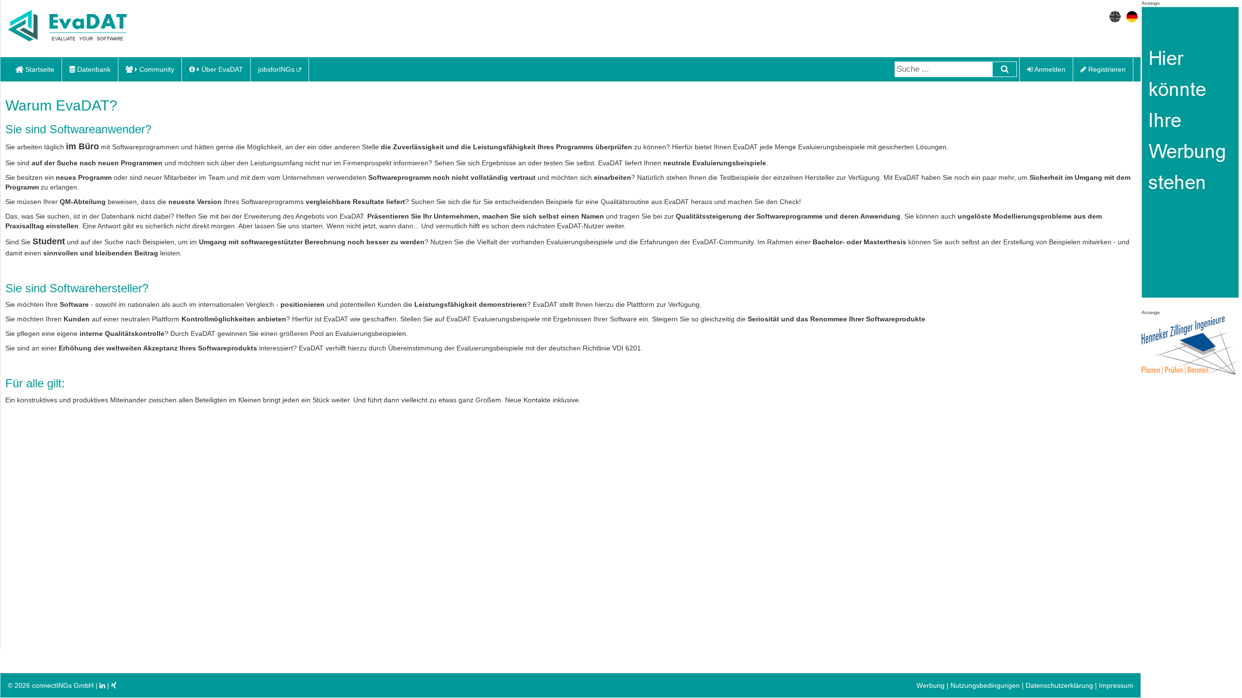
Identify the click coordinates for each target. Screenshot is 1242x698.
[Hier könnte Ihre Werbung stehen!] (1190, 157)
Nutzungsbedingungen (985, 685)
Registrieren (1106, 69)
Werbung (930, 685)
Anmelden (1049, 69)
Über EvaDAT (221, 69)
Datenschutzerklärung (1059, 685)
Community (155, 69)
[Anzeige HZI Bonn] (1190, 346)
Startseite (38, 69)
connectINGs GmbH (64, 685)
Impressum (1116, 685)
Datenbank (93, 69)
